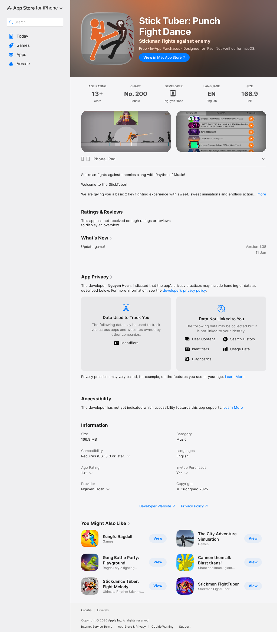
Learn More (235, 376)
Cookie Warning (162, 626)
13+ (84, 473)
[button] (35, 36)
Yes (179, 473)
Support (184, 626)
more (262, 194)
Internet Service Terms (96, 626)
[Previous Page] (76, 131)
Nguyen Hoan (92, 489)
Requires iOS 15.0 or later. (103, 456)
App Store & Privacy (132, 626)
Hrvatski (103, 610)
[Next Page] (271, 131)
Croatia (86, 610)
